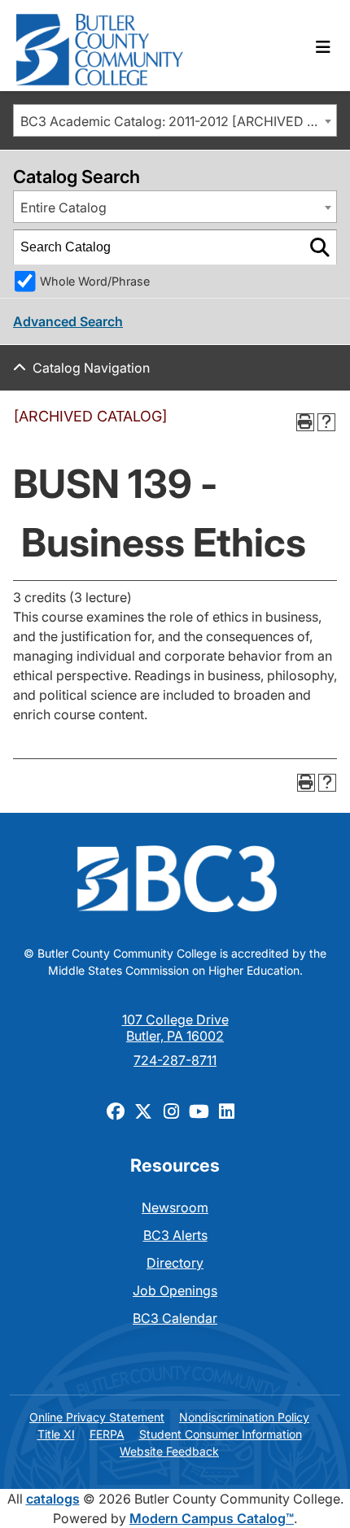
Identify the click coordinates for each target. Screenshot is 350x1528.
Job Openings (175, 1290)
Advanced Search (68, 321)
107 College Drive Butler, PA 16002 (175, 1027)
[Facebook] (115, 1110)
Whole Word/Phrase (95, 281)
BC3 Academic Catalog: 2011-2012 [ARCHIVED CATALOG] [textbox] (178, 121)
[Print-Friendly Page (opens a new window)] (305, 422)
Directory (175, 1263)
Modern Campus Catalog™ (211, 1518)
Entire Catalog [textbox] (63, 207)
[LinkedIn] (226, 1110)
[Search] (320, 247)
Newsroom (175, 1207)
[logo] (99, 45)
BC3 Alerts (175, 1235)
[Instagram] (171, 1110)
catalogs (53, 1499)
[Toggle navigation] (323, 47)
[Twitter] (143, 1110)
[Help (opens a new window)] (326, 422)
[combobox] (175, 120)
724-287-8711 (175, 1060)
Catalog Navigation (91, 368)
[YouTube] (198, 1110)
